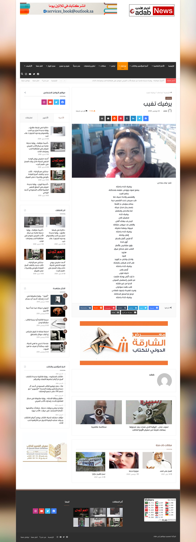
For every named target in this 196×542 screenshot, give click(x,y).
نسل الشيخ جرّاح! (98, 474)
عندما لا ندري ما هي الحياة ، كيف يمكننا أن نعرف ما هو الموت (37, 346)
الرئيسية (171, 66)
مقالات (103, 66)
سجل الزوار (51, 66)
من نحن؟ (45, 81)
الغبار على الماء (166, 471)
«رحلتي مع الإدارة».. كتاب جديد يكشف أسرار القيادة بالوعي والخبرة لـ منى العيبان (37, 174)
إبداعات (123, 66)
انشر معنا (39, 66)
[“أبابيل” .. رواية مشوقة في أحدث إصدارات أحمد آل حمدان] (58, 300)
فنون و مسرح (64, 66)
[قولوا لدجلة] (124, 460)
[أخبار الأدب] (151, 11)
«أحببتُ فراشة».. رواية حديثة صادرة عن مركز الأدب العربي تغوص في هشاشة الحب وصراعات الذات (33, 235)
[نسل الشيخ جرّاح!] (90, 461)
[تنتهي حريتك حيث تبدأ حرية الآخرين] (58, 312)
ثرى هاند (156, 536)
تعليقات (28, 118)
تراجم (113, 66)
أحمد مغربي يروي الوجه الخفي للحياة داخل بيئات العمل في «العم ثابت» (36, 161)
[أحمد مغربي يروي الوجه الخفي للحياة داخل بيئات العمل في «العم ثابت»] (58, 162)
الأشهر (45, 118)
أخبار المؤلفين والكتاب (139, 66)
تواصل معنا (25, 81)
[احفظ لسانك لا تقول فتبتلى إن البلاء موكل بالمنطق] (58, 335)
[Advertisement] (98, 42)
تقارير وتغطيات (89, 66)
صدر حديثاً (76, 66)
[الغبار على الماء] (157, 460)
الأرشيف (29, 66)
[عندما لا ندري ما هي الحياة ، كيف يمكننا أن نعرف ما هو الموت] (58, 347)
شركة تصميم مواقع (168, 536)
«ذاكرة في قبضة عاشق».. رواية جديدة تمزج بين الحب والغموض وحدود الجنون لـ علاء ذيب (55, 235)
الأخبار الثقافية (158, 66)
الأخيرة (61, 118)
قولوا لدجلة (134, 471)
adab (165, 111)
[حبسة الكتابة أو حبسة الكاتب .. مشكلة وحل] (58, 324)
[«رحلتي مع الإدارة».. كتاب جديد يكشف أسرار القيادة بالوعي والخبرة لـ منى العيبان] (58, 175)
